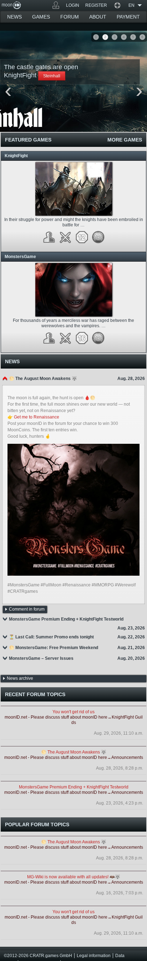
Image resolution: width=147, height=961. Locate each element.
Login (72, 5)
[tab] (73, 378)
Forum (69, 17)
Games (55, 5)
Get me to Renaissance (36, 417)
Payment (128, 17)
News (14, 17)
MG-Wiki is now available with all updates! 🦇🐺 (73, 876)
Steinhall (51, 75)
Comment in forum (27, 609)
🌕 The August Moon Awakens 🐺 (73, 752)
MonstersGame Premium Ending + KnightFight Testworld (73, 787)
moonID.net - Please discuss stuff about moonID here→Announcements (73, 757)
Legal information (94, 955)
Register (96, 5)
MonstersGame (20, 256)
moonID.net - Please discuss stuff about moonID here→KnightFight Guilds (74, 720)
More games (124, 140)
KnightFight (16, 155)
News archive (20, 678)
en (131, 5)
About (97, 17)
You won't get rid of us (73, 711)
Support (117, 5)
